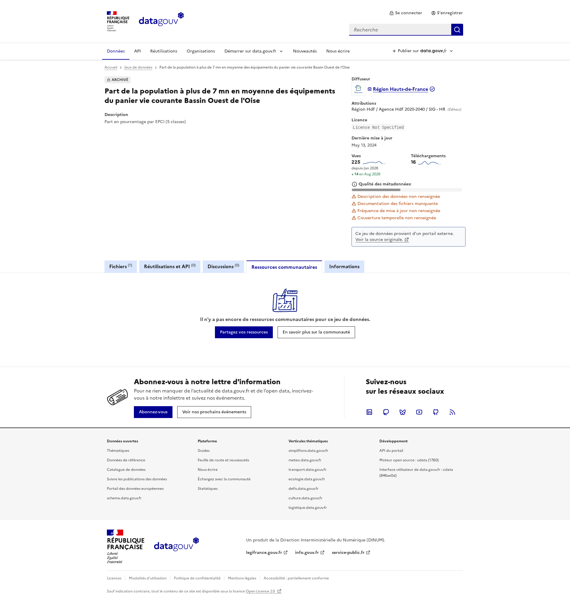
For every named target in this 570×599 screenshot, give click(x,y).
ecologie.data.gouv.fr (307, 479)
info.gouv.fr (307, 552)
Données (116, 51)
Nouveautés (305, 51)
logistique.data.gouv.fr (308, 507)
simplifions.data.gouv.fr (308, 450)
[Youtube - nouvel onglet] (419, 412)
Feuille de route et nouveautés (223, 460)
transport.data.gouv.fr (308, 469)
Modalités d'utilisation (148, 578)
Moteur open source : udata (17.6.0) (409, 460)
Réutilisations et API (170, 266)
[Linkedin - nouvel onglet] (369, 412)
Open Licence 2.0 (261, 591)
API (137, 51)
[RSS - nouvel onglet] (452, 412)
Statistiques (208, 488)
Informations (344, 266)
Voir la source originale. (379, 239)
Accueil (110, 67)
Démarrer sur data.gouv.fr (250, 51)
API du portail (391, 450)
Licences (114, 578)
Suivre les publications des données (137, 479)
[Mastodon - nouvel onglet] (386, 412)
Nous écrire (338, 51)
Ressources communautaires (284, 267)
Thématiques (118, 450)
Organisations (201, 51)
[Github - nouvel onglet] (436, 412)
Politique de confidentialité (197, 578)
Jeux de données (138, 67)
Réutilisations (163, 51)
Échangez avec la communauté (224, 479)
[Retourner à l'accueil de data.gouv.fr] (161, 20)
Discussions (223, 266)
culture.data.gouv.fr (305, 498)
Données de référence (126, 460)
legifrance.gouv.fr (264, 552)
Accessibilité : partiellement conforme (296, 578)
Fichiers (120, 266)
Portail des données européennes (135, 488)
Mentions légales (242, 578)
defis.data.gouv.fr (304, 488)
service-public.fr (348, 552)
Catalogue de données (126, 469)
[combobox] (406, 30)
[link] (405, 13)
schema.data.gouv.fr (124, 498)
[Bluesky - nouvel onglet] (402, 412)
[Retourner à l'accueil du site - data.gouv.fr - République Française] (176, 546)
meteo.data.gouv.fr (305, 460)
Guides (204, 450)
